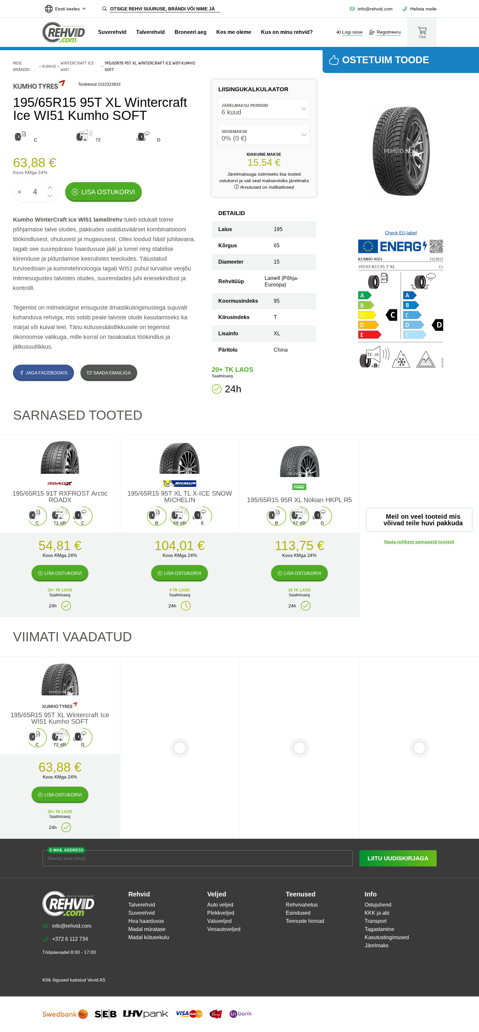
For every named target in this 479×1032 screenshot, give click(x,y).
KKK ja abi (377, 913)
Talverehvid (150, 32)
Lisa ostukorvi (108, 192)
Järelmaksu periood (245, 105)
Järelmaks (376, 945)
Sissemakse (234, 131)
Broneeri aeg (191, 32)
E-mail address (66, 850)
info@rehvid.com (375, 8)
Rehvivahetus (302, 905)
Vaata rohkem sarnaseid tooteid (419, 541)
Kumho (49, 66)
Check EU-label (401, 232)
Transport (375, 921)
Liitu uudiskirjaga (398, 858)
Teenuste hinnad (305, 921)
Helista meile (423, 8)
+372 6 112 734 (70, 939)
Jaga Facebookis (46, 372)
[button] (50, 187)
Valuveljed (219, 921)
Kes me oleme (233, 32)
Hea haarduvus (146, 921)
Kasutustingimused (387, 937)
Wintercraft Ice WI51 (77, 66)
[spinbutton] (36, 192)
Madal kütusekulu (148, 937)
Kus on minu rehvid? (287, 32)
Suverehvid (112, 32)
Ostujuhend (378, 905)
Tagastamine (379, 929)
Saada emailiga (112, 372)
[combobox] (264, 109)
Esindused (298, 913)
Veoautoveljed (223, 929)
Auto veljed (220, 905)
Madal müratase (147, 929)
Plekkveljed (220, 913)
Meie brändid (21, 66)
